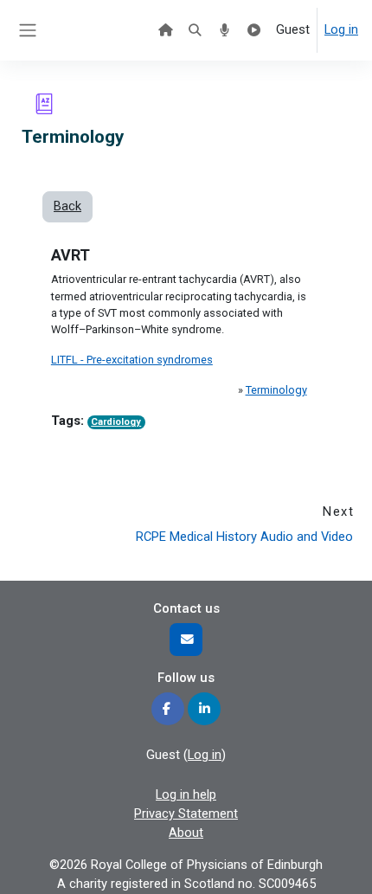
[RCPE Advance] (254, 30)
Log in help (186, 794)
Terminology (276, 389)
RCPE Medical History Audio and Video (244, 536)
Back (67, 206)
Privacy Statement (186, 813)
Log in (341, 29)
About (186, 832)
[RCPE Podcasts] (224, 30)
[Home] (165, 30)
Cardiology (116, 422)
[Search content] (194, 30)
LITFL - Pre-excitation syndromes (132, 359)
